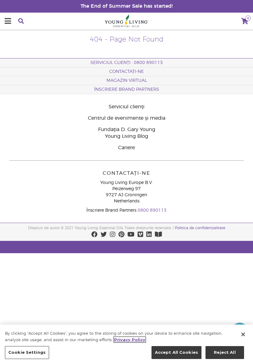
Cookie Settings (27, 352)
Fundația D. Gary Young (126, 129)
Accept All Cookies (176, 352)
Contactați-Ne (126, 72)
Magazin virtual (126, 80)
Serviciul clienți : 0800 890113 (126, 63)
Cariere (126, 147)
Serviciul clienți (126, 106)
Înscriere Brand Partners (126, 89)
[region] (126, 344)
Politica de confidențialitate (200, 228)
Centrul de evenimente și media (126, 118)
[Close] (243, 334)
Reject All (224, 352)
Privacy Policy (129, 339)
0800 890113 (152, 210)
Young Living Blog (126, 136)
